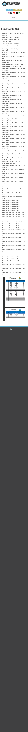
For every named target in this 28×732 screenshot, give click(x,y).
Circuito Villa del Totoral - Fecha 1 (11, 257)
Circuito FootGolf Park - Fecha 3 (11, 204)
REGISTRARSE (17, 9)
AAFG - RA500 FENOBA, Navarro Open (12, 64)
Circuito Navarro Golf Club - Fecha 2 (12, 255)
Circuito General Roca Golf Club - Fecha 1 (13, 212)
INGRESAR (9, 9)
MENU (13, 17)
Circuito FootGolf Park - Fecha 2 (11, 202)
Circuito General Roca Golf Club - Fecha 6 (13, 222)
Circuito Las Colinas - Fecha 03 (10, 227)
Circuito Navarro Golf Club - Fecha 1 (12, 253)
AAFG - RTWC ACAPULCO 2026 (10, 43)
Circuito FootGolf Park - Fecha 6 (11, 210)
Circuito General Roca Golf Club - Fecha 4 (13, 218)
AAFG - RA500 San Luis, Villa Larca (11, 66)
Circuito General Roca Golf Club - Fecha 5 (13, 220)
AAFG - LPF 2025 (6, 41)
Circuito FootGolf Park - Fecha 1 (11, 200)
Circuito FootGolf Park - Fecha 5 (11, 208)
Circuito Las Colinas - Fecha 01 (10, 224)
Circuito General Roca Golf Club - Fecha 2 (13, 214)
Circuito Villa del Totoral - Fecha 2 (11, 259)
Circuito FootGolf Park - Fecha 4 (11, 206)
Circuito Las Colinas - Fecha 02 (10, 225)
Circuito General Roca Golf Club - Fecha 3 (13, 216)
